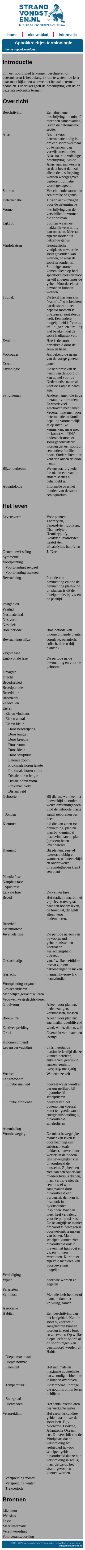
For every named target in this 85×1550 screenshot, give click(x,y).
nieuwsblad (38, 35)
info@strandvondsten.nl (70, 1545)
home (12, 35)
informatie (68, 35)
